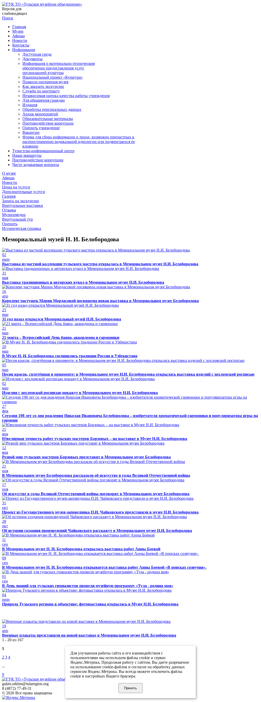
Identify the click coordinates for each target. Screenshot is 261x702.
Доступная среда (36, 54)
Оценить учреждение (41, 128)
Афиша (18, 36)
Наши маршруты (27, 155)
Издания (29, 105)
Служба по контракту (41, 91)
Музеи (17, 31)
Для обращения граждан (43, 100)
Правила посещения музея (45, 82)
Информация (23, 49)
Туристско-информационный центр (43, 151)
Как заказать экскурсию (43, 86)
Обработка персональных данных (51, 109)
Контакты (20, 45)
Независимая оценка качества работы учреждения (66, 95)
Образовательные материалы (47, 118)
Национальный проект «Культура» (52, 77)
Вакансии (31, 132)
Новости (19, 40)
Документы (32, 59)
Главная (19, 27)
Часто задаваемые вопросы (35, 164)
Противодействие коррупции (48, 123)
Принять (130, 688)
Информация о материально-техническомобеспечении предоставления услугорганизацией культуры (58, 68)
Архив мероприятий (40, 114)
